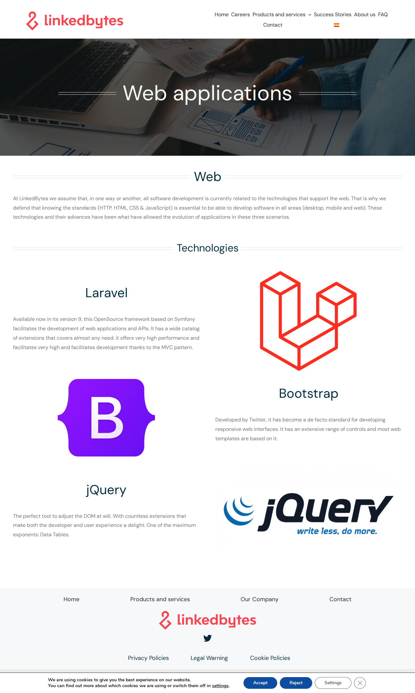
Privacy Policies (148, 658)
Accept (260, 683)
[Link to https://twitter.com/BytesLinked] (207, 638)
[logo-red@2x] (74, 13)
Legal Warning (209, 658)
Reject (296, 683)
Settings (333, 683)
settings (220, 686)
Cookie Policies (270, 658)
